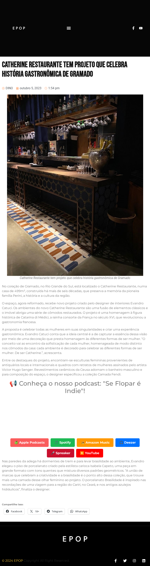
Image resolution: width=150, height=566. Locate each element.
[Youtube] (141, 28)
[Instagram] (134, 561)
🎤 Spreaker (60, 453)
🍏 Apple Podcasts (29, 442)
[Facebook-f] (133, 28)
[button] (69, 28)
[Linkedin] (144, 561)
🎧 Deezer (127, 442)
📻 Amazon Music (95, 442)
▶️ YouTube (89, 453)
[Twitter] (125, 561)
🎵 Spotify (62, 442)
